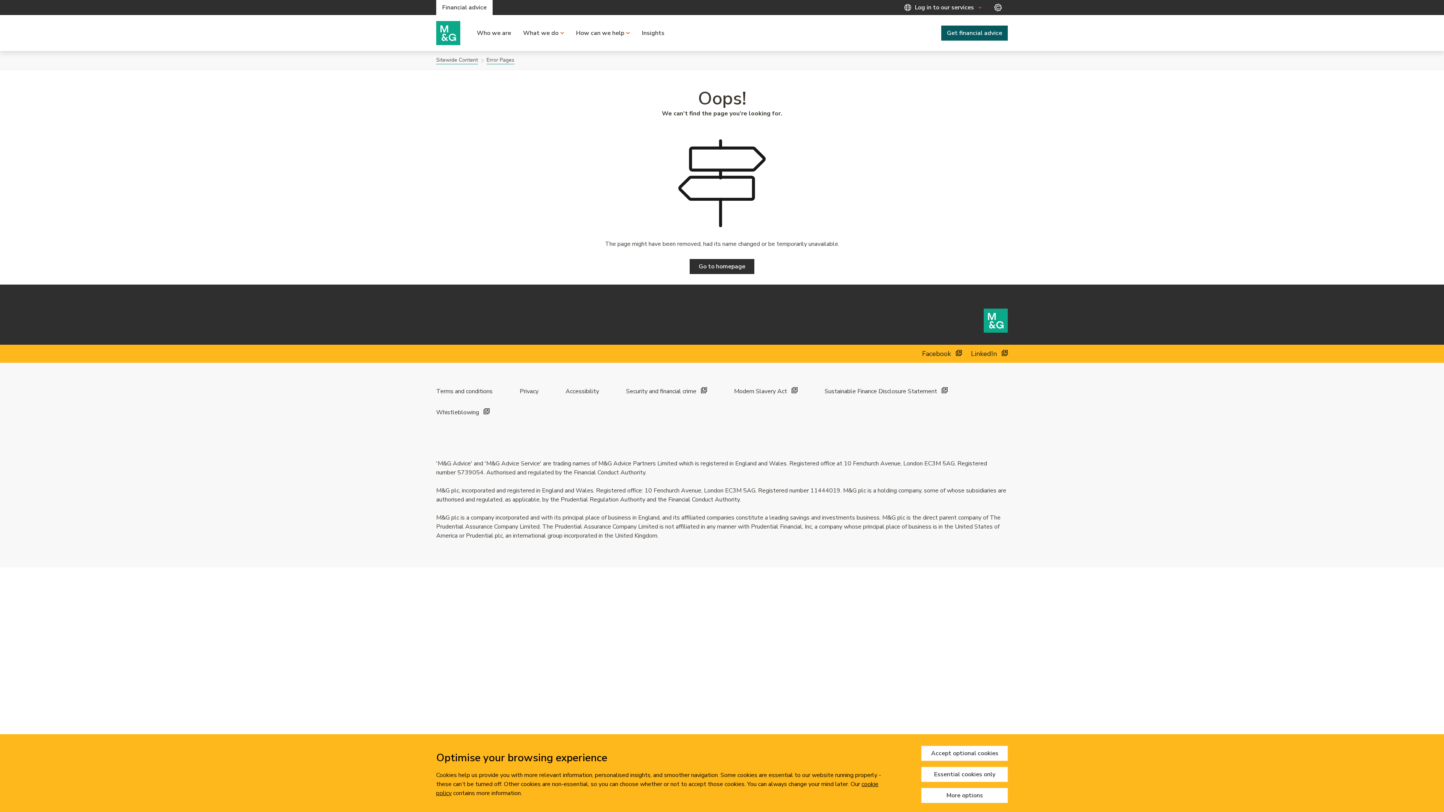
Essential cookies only (964, 774)
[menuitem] (494, 33)
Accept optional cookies (964, 753)
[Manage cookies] (998, 7)
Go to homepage (722, 266)
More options (964, 795)
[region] (722, 773)
